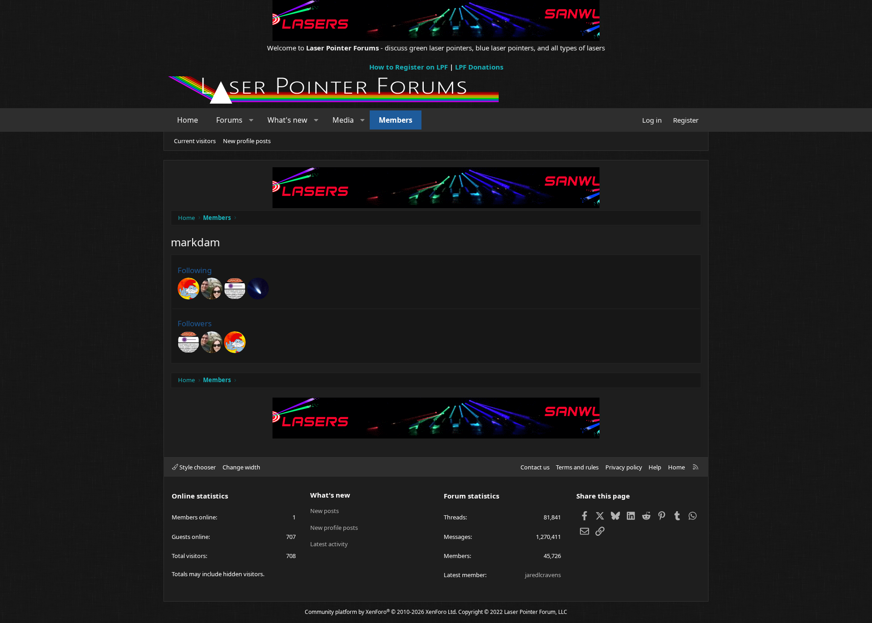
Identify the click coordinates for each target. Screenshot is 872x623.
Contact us (535, 467)
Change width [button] (241, 467)
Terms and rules (577, 467)
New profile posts (247, 141)
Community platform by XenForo (381, 612)
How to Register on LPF (408, 66)
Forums (229, 120)
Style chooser (197, 467)
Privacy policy (623, 467)
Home (187, 120)
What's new (287, 120)
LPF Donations (479, 66)
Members (395, 120)
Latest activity (329, 544)
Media (343, 120)
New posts (324, 511)
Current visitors (195, 141)
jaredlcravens (543, 575)
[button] (251, 120)
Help (655, 467)
